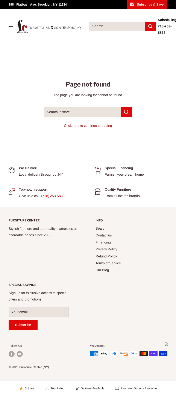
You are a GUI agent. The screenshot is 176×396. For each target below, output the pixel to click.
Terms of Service (108, 263)
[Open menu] (11, 26)
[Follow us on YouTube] (20, 354)
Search (101, 228)
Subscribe (23, 325)
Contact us (104, 235)
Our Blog (102, 270)
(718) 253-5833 (53, 196)
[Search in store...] (126, 112)
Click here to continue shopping (88, 125)
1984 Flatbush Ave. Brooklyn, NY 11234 (38, 4)
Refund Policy (106, 256)
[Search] (150, 26)
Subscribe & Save (150, 4)
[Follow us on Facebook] (12, 354)
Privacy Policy (106, 249)
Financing (103, 242)
